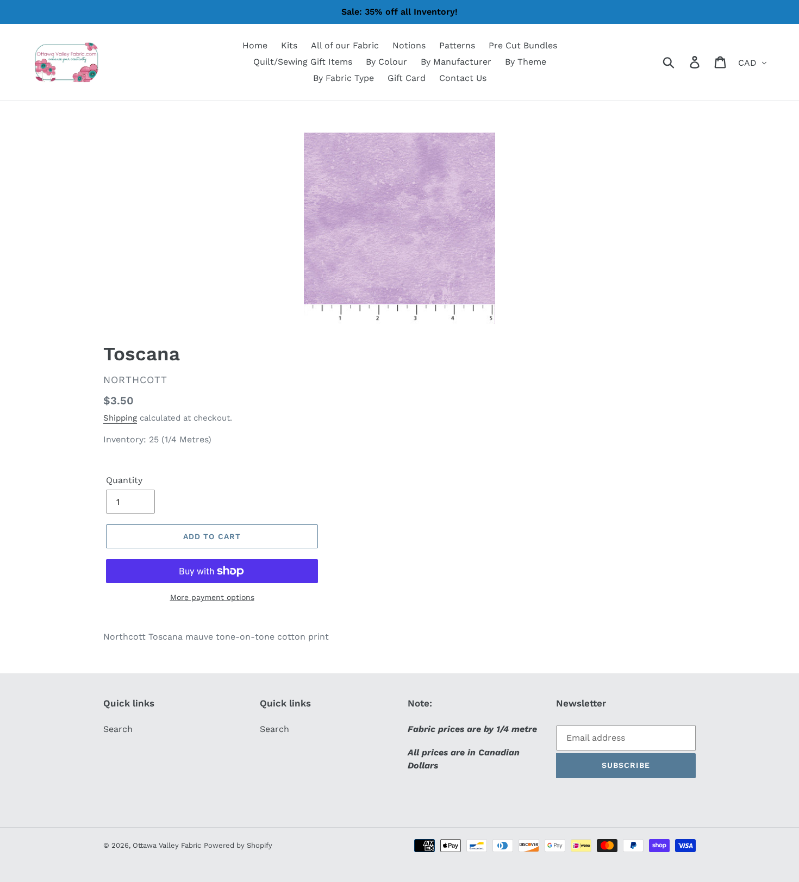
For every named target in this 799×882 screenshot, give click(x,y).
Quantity (124, 480)
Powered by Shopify (238, 845)
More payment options (212, 597)
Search (118, 729)
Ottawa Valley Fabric (167, 845)
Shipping (120, 418)
